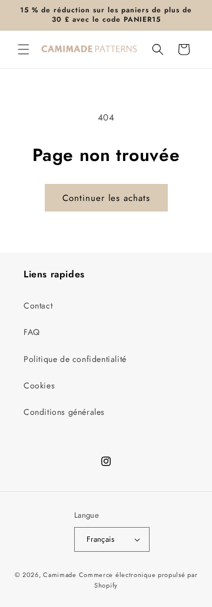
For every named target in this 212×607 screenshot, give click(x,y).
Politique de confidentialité (75, 359)
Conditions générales (64, 412)
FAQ (32, 332)
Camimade (60, 574)
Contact (38, 305)
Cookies (39, 385)
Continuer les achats (106, 198)
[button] (24, 49)
